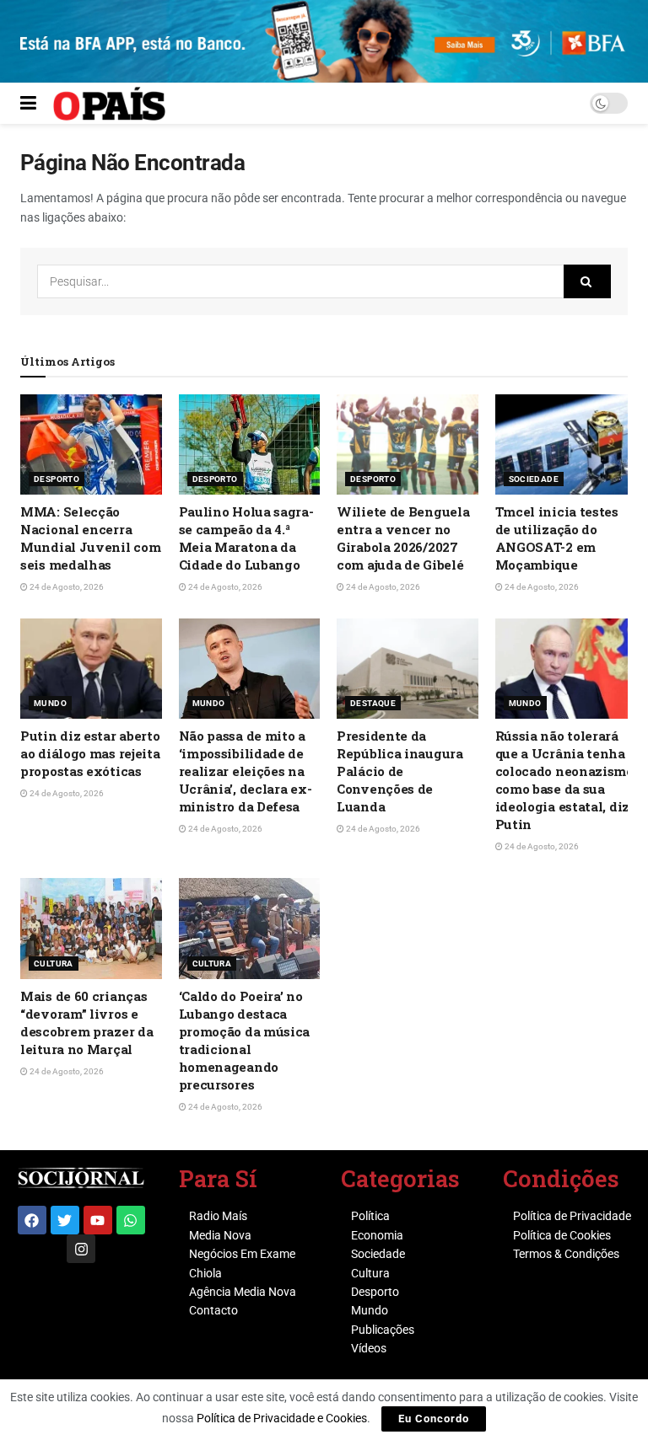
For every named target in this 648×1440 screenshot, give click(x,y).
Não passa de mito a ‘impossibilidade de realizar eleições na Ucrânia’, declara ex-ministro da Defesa (245, 771)
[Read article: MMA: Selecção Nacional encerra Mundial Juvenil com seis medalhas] (91, 444)
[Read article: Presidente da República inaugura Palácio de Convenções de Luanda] (407, 669)
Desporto (56, 479)
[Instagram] (81, 1248)
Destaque (373, 703)
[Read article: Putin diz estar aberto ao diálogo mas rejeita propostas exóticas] (91, 669)
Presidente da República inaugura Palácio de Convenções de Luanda (400, 771)
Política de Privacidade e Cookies (282, 1418)
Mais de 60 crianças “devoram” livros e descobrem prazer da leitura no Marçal (86, 1022)
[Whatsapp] (130, 1220)
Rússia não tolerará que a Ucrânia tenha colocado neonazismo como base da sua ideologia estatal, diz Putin (564, 779)
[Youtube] (98, 1220)
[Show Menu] (28, 103)
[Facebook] (32, 1220)
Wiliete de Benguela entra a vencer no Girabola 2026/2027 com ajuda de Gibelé (403, 538)
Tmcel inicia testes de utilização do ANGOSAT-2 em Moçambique (556, 538)
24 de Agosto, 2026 (66, 587)
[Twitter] (65, 1220)
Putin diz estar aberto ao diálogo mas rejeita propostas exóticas (89, 753)
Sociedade (534, 479)
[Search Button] (587, 281)
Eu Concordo (433, 1418)
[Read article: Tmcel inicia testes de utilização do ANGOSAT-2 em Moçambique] (566, 444)
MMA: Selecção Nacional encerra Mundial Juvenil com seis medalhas (90, 538)
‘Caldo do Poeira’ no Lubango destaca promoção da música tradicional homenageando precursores (244, 1040)
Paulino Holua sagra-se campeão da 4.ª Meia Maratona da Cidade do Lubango (246, 538)
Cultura (53, 963)
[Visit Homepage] (109, 103)
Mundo (50, 703)
